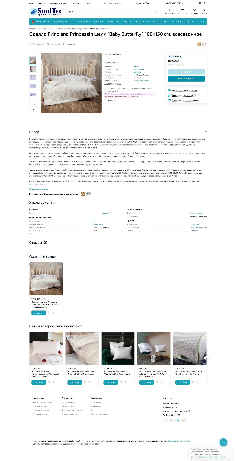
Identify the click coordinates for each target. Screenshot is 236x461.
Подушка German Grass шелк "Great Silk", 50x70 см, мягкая (81, 372)
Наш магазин (74, 3)
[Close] (229, 449)
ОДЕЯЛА (97, 22)
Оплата (32, 3)
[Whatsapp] (183, 420)
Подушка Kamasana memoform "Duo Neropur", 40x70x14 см (189, 372)
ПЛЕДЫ (126, 22)
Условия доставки (41, 410)
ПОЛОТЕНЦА (140, 22)
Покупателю (38, 398)
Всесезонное (139, 69)
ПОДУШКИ (112, 22)
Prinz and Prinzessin (141, 80)
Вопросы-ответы (40, 414)
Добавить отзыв (38, 44)
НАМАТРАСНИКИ (159, 22)
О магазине (96, 402)
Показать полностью (38, 189)
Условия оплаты (40, 406)
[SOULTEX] (45, 11)
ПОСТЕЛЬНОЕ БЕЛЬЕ (62, 22)
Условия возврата (70, 414)
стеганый (137, 78)
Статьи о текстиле (112, 3)
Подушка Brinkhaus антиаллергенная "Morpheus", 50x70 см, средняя (45, 373)
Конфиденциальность (72, 410)
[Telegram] (177, 420)
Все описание (110, 100)
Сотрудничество (69, 402)
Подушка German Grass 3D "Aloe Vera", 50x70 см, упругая (117, 372)
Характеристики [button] (42, 202)
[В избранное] (49, 312)
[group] (71, 89)
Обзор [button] (34, 132)
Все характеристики (112, 83)
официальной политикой (178, 441)
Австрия (194, 231)
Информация (68, 398)
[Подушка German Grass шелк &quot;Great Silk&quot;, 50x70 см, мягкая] (82, 348)
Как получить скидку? (57, 3)
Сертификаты (68, 406)
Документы (96, 406)
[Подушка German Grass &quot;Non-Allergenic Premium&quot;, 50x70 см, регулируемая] (153, 348)
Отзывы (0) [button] (38, 242)
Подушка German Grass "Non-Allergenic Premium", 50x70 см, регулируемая (153, 373)
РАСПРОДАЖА (41, 22)
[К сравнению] (53, 312)
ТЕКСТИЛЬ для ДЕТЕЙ (182, 22)
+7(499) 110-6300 (142, 3)
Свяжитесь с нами (99, 414)
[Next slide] (33, 109)
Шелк (136, 66)
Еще (200, 22)
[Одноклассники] (171, 420)
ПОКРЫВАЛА (82, 22)
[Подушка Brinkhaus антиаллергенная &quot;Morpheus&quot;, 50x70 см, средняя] (46, 348)
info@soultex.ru (170, 407)
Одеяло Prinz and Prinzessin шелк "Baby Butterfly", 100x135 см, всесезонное (45, 304)
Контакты (87, 3)
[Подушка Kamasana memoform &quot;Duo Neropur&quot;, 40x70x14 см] (189, 348)
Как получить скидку (42, 402)
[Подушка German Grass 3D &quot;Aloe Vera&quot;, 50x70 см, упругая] (118, 348)
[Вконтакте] (165, 420)
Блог (93, 410)
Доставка (42, 3)
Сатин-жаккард (196, 213)
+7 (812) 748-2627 (173, 3)
